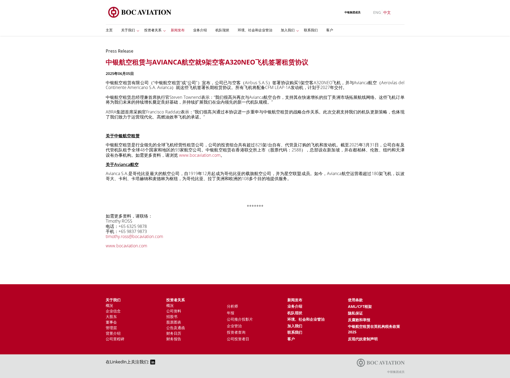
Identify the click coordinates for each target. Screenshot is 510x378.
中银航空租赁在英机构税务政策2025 (374, 329)
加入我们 (288, 30)
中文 (387, 12)
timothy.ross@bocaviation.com (134, 236)
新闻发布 (178, 30)
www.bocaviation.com (126, 246)
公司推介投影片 (240, 319)
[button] (138, 30)
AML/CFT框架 (360, 306)
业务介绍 (200, 30)
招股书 (171, 316)
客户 (329, 30)
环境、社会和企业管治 (255, 30)
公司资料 (173, 310)
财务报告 (173, 338)
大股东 (111, 316)
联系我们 (311, 30)
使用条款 (355, 299)
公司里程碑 (115, 338)
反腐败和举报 (359, 319)
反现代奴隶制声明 (363, 338)
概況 (109, 305)
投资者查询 (236, 332)
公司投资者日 (238, 338)
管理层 (111, 327)
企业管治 (234, 325)
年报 (230, 312)
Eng (377, 12)
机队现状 (222, 30)
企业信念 (113, 310)
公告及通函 (175, 327)
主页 (109, 30)
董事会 (111, 322)
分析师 (232, 306)
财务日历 (173, 333)
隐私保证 (355, 313)
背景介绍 (113, 333)
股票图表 (173, 322)
